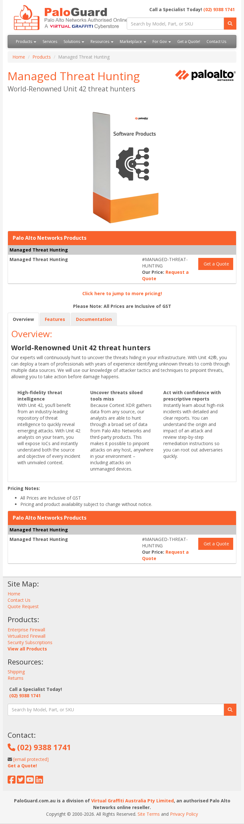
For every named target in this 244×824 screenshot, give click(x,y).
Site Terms (149, 814)
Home (18, 57)
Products (24, 41)
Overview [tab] (23, 319)
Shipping (16, 672)
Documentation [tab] (94, 319)
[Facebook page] (12, 781)
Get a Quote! (188, 41)
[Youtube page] (30, 781)
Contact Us (216, 41)
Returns (16, 678)
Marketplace (131, 41)
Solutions (72, 41)
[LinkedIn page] (39, 781)
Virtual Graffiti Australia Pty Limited (132, 801)
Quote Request (23, 606)
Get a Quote (215, 264)
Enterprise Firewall (26, 630)
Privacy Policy (184, 814)
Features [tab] (55, 319)
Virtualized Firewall (26, 636)
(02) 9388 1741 (219, 9)
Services (50, 41)
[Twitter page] (21, 781)
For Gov (160, 41)
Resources (100, 41)
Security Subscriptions (30, 642)
